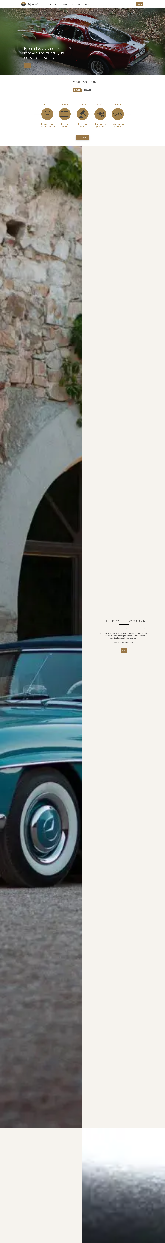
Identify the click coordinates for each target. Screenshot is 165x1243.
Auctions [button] (82, 137)
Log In (139, 4)
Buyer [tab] (77, 90)
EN (116, 4)
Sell (123, 650)
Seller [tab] (87, 90)
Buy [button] (28, 65)
